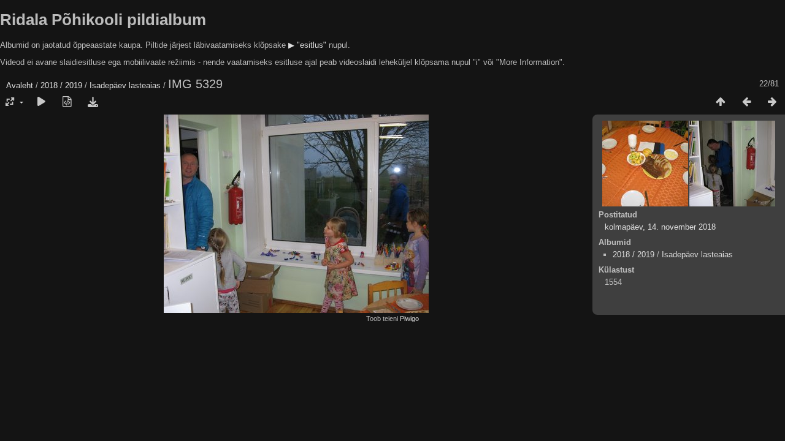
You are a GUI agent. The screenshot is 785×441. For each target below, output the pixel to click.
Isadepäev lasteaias (125, 85)
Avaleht (19, 85)
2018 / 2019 (61, 85)
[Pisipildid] (720, 102)
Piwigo (409, 318)
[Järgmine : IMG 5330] (772, 102)
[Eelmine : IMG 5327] (746, 102)
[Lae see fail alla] (92, 102)
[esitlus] (41, 102)
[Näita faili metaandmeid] (67, 102)
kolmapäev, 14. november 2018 (660, 227)
